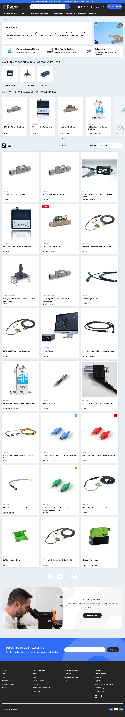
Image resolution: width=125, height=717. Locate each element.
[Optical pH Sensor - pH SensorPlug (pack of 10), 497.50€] (99, 431)
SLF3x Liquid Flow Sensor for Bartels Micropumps (56, 300)
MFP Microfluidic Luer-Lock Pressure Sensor (98, 403)
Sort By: (93, 145)
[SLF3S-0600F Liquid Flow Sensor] (14, 109)
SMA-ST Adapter (49, 403)
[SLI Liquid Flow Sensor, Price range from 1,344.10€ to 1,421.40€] (99, 536)
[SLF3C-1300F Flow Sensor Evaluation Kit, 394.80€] (60, 536)
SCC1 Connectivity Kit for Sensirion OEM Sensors (18, 456)
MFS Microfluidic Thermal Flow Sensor (42, 128)
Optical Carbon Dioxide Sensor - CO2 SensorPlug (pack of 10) (56, 509)
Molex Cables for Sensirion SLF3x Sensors (18, 508)
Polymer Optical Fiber (90, 299)
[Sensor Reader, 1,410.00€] (60, 327)
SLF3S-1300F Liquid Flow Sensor (54, 194)
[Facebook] (101, 696)
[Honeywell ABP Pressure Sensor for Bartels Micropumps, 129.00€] (20, 274)
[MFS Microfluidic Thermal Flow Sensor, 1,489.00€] (20, 222)
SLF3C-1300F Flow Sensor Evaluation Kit (57, 560)
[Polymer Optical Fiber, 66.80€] (99, 274)
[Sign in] (97, 6)
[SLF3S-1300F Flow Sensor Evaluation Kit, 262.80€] (20, 327)
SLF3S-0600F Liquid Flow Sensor (14, 127)
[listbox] (110, 145)
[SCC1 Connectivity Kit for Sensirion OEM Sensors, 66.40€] (20, 431)
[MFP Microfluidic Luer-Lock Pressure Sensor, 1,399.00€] (99, 379)
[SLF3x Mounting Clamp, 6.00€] (20, 536)
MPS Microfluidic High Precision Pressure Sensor (97, 195)
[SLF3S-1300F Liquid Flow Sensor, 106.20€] (60, 170)
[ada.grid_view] (4, 145)
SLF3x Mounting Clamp (11, 560)
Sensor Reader (48, 351)
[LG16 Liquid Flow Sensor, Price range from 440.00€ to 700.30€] (60, 222)
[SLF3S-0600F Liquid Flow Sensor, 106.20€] (20, 170)
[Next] (75, 576)
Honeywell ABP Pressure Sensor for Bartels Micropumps (19, 300)
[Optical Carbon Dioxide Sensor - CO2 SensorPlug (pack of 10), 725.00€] (60, 483)
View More (9, 38)
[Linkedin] (96, 696)
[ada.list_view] (9, 145)
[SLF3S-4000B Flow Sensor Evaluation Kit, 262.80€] (99, 483)
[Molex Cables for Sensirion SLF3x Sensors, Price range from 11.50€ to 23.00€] (20, 483)
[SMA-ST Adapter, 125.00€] (60, 379)
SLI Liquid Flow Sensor (90, 560)
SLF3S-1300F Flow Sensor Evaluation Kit (17, 351)
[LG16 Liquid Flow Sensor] (70, 109)
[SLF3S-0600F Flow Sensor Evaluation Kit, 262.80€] (99, 222)
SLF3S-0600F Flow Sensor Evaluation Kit (96, 246)
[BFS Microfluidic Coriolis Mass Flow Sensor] (98, 109)
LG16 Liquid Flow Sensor (67, 127)
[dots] (62, 138)
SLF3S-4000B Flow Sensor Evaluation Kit (97, 508)
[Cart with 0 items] (102, 6)
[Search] (67, 6)
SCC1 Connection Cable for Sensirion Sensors (98, 351)
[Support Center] (92, 6)
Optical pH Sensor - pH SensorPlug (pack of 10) (99, 455)
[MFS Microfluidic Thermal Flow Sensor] (42, 109)
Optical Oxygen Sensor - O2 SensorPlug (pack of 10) (59, 456)
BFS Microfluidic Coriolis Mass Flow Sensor (97, 128)
